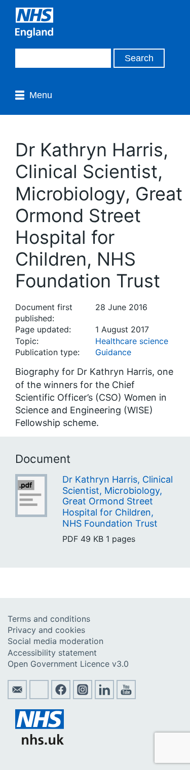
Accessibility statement (52, 653)
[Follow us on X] (39, 696)
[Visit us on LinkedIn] (104, 696)
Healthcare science (131, 341)
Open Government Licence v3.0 (68, 664)
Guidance (113, 352)
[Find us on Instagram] (82, 696)
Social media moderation (55, 641)
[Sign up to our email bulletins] (17, 696)
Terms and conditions (49, 619)
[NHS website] (39, 742)
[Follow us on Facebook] (60, 696)
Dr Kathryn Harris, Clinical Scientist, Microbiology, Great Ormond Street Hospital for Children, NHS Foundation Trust (117, 501)
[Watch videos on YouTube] (126, 696)
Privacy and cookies (46, 630)
